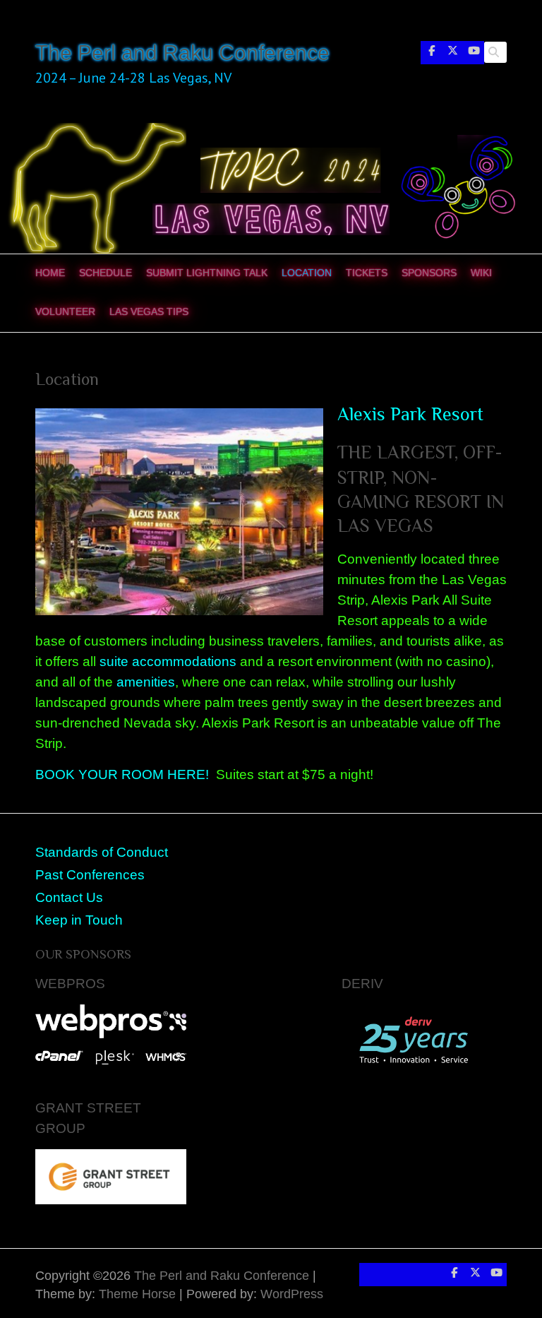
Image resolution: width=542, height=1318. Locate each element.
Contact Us (69, 897)
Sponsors (429, 272)
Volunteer (65, 311)
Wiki (481, 272)
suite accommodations (168, 661)
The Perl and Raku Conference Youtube (473, 53)
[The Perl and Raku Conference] (271, 132)
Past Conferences (90, 874)
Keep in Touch (79, 919)
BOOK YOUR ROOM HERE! (123, 774)
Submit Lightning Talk (206, 272)
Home (50, 272)
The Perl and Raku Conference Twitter (452, 53)
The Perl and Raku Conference (182, 52)
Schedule (105, 272)
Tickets (366, 272)
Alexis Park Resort (410, 414)
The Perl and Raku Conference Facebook (431, 53)
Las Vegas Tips (148, 311)
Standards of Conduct (101, 852)
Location (307, 272)
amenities (145, 681)
